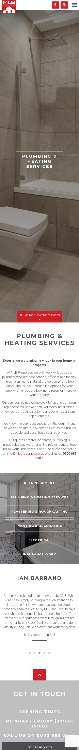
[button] (29, 653)
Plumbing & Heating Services (39, 315)
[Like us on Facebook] (55, 5)
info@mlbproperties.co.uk (25, 453)
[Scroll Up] (39, 674)
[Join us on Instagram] (64, 5)
